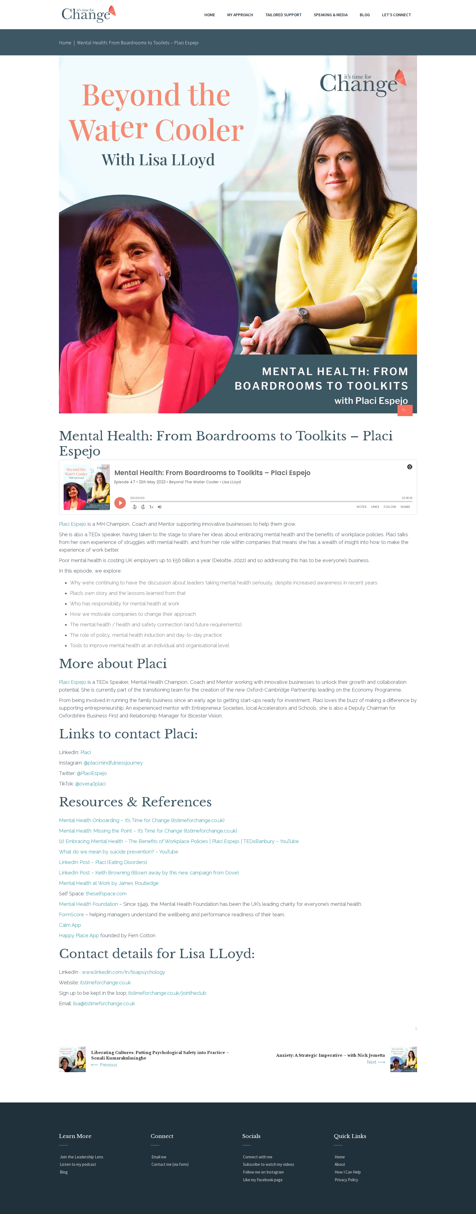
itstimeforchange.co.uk (105, 982)
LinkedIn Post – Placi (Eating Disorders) (103, 862)
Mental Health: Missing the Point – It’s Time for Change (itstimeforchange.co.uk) (148, 831)
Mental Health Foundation (88, 904)
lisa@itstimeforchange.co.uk (104, 1003)
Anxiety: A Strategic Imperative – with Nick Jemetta (330, 1055)
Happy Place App (79, 935)
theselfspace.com (106, 893)
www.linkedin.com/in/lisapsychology (123, 972)
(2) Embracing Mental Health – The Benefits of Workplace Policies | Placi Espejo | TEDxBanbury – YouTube (179, 841)
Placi (85, 752)
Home (65, 42)
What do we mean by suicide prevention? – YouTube (118, 852)
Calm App (70, 925)
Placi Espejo (72, 524)
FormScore (71, 914)
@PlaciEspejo (92, 773)
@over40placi (90, 784)
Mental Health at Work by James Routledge (109, 883)
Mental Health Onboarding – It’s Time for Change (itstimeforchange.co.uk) (142, 820)
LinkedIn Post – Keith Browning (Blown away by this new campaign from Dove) (149, 873)
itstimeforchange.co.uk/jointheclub (167, 993)
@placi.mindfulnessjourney (113, 763)
